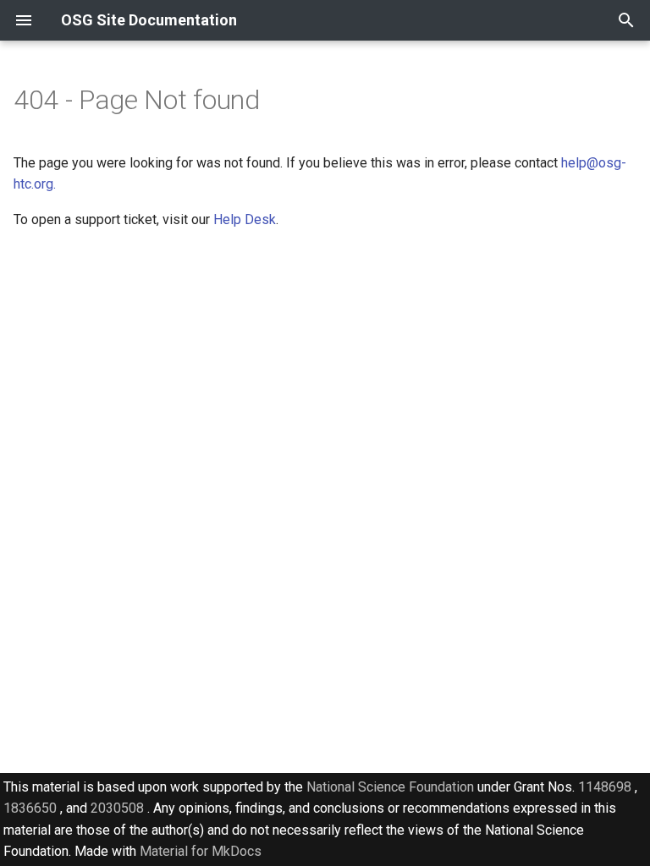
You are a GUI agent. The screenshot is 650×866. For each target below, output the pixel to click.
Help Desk (244, 219)
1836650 (30, 808)
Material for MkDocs (201, 851)
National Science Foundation (390, 787)
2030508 (117, 808)
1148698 (604, 787)
